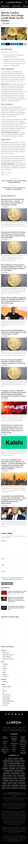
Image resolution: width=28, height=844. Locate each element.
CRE (3, 692)
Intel (15, 775)
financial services (19, 770)
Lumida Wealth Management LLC (14, 792)
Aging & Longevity (7, 686)
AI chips (10, 758)
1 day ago (11, 206)
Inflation (10, 775)
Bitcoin (6, 174)
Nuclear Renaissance (8, 701)
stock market (15, 785)
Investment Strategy (7, 778)
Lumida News (14, 2)
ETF (18, 768)
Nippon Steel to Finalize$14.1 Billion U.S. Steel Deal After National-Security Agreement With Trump (16, 599)
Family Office (6, 652)
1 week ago (11, 365)
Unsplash (25, 40)
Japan (15, 778)
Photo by (17, 40)
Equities (5, 668)
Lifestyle (4, 650)
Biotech (5, 690)
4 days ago (11, 305)
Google (22, 773)
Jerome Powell (22, 778)
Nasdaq (4, 783)
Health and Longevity (8, 654)
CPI (23, 763)
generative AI (7, 773)
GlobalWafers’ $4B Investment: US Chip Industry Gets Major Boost (16, 608)
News (6, 10)
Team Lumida (5, 23)
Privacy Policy (19, 794)
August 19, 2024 (15, 23)
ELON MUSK (12, 768)
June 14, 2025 (11, 603)
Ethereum (23, 768)
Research (4, 679)
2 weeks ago (11, 505)
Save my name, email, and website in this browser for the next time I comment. (13, 578)
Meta (17, 780)
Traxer (20, 40)
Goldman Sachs (15, 773)
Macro (4, 672)
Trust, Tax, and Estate (8, 658)
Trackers (5, 681)
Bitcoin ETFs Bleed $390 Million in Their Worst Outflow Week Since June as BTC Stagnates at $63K (14, 332)
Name (3, 558)
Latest (4, 670)
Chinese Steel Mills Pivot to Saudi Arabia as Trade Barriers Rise (17, 592)
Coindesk (8, 172)
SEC (9, 785)
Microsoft (22, 780)
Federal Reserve (8, 770)
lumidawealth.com (13, 52)
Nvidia (9, 783)
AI (4, 739)
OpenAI (14, 783)
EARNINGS (5, 768)
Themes (3, 684)
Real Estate (6, 676)
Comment (4, 540)
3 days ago (11, 272)
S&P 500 (4, 785)
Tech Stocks (23, 785)
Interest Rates (21, 775)
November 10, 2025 (12, 594)
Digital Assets (6, 696)
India (4, 775)
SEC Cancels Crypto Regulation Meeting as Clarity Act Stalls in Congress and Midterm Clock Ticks (13, 361)
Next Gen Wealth (7, 656)
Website (3, 571)
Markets (5, 674)
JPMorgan (6, 780)
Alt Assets (5, 664)
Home (2, 10)
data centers (12, 765)
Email (3, 565)
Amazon (16, 758)
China (5, 763)
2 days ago (11, 239)
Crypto (10, 10)
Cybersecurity (6, 694)
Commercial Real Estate (14, 763)
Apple (21, 758)
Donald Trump (20, 765)
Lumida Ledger (16, 6)
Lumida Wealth (5, 6)
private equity (21, 783)
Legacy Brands (6, 698)
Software (5, 705)
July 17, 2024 (11, 611)
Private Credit (6, 703)
